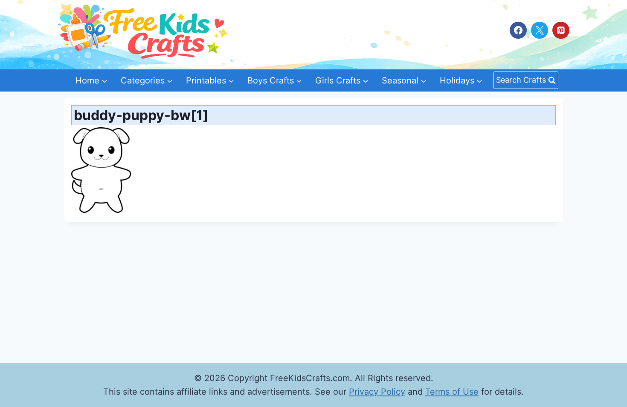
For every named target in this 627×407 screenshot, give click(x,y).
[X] (539, 30)
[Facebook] (518, 30)
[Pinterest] (560, 30)
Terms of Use (452, 392)
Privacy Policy (377, 392)
